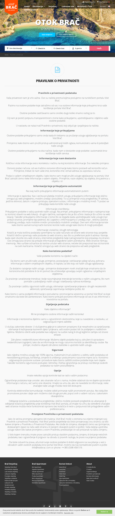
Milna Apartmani (37, 474)
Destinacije (38, 6)
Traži (99, 48)
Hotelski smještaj (10, 489)
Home (27, 6)
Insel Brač (62, 472)
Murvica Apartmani (38, 481)
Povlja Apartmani (37, 476)
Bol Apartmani (36, 467)
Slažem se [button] (104, 512)
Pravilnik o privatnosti (93, 474)
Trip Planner (104, 2)
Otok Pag (62, 476)
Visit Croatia (90, 481)
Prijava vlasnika (90, 2)
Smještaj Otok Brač (11, 467)
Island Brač (62, 467)
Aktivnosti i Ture (85, 6)
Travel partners (64, 485)
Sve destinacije (15, 48)
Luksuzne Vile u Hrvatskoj (67, 481)
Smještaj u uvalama (11, 478)
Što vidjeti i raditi (66, 35)
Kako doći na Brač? (92, 478)
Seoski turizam (9, 485)
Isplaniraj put (30, 10)
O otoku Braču (91, 467)
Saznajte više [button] (68, 513)
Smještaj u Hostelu (10, 492)
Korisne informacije (92, 476)
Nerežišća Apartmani (38, 483)
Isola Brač (62, 469)
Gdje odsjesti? (47, 35)
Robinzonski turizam (11, 481)
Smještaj (53, 6)
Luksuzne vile (68, 6)
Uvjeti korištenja (91, 472)
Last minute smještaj (11, 472)
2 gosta (78, 48)
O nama (89, 469)
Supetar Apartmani (38, 469)
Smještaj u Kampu (10, 494)
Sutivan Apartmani (38, 472)
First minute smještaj (11, 469)
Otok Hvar (62, 474)
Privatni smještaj (10, 487)
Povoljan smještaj (10, 476)
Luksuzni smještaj (10, 474)
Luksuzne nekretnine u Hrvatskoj (69, 483)
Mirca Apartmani (37, 478)
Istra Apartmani (64, 478)
